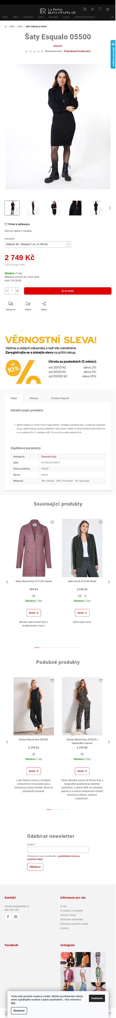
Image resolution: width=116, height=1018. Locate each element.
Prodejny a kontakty (71, 910)
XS (79, 596)
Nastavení (19, 1010)
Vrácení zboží (68, 915)
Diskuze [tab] (34, 398)
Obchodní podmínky (71, 919)
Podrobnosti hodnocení (77, 51)
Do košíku (69, 291)
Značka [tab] (60, 398)
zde (13, 1003)
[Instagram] (15, 916)
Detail (32, 613)
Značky (64, 928)
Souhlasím (97, 998)
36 (33, 596)
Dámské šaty (48, 456)
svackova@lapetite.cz (17, 906)
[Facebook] (8, 916)
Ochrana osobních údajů (74, 923)
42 (33, 754)
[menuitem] (5, 17)
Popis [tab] (14, 398)
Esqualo (58, 46)
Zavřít (22, 339)
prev (7, 581)
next (109, 581)
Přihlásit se (35, 867)
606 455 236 (12, 909)
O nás (63, 906)
